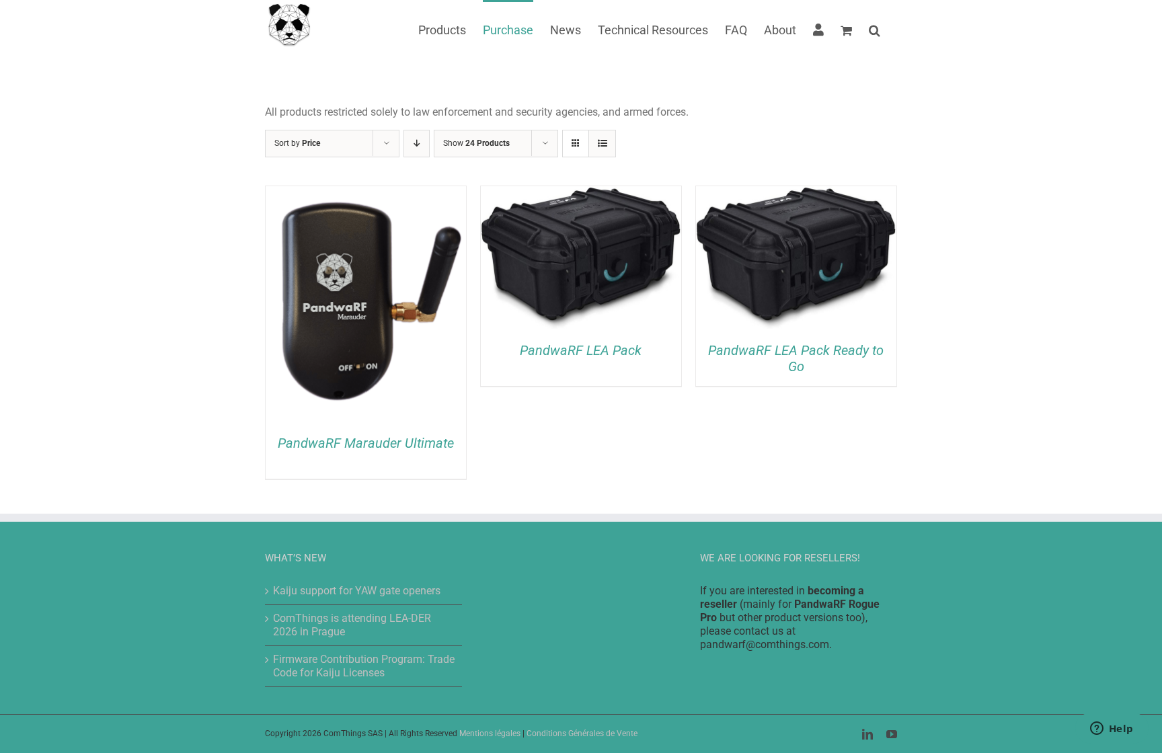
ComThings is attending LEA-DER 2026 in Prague (352, 625)
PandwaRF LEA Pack (581, 350)
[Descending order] (416, 143)
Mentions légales (489, 733)
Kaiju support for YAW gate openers (356, 590)
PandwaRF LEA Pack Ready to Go (796, 358)
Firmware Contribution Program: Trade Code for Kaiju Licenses (364, 666)
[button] (874, 29)
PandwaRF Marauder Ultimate (366, 443)
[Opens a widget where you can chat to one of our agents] (1112, 729)
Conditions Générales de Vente (582, 733)
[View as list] (602, 143)
